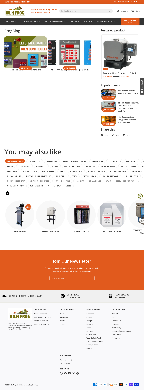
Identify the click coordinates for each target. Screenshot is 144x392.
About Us (115, 314)
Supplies (74, 21)
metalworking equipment (38, 176)
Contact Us (116, 321)
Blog (114, 317)
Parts (74, 176)
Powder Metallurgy (111, 176)
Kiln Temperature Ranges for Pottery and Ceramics (127, 120)
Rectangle (64, 317)
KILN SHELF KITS (30, 171)
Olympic (89, 321)
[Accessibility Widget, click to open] (140, 196)
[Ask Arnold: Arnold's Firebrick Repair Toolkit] (108, 93)
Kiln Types (9, 21)
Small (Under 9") (40, 314)
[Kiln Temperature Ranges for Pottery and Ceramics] (108, 120)
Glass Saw (90, 166)
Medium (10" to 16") (42, 317)
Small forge (95, 181)
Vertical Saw (54, 186)
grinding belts (108, 166)
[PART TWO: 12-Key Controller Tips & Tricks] (69, 52)
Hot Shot (89, 331)
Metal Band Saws (118, 171)
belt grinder (114, 161)
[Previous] (7, 193)
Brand (10, 166)
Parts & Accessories (54, 21)
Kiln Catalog (117, 327)
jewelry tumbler (128, 166)
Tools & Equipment (29, 21)
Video (68, 186)
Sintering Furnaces (39, 181)
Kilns (62, 171)
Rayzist (89, 348)
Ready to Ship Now (130, 21)
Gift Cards (116, 324)
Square (63, 324)
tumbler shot (36, 186)
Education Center (105, 21)
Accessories (51, 161)
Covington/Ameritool (94, 341)
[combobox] (86, 11)
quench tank (132, 176)
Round (62, 321)
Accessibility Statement (121, 331)
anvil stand (97, 161)
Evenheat (90, 314)
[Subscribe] (90, 278)
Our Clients (116, 334)
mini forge (61, 176)
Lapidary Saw (76, 171)
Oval (62, 314)
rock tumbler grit (16, 181)
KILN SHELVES (48, 171)
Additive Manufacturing (74, 161)
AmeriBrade (91, 334)
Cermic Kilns (24, 166)
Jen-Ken (89, 317)
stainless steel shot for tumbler (122, 181)
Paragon (89, 324)
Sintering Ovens (62, 181)
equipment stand (72, 166)
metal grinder (14, 176)
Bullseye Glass (92, 345)
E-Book (55, 166)
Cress (88, 327)
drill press (41, 166)
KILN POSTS (12, 171)
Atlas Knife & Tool (93, 338)
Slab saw (79, 181)
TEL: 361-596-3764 (121, 2)
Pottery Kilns (89, 176)
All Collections (15, 161)
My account (116, 338)
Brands (87, 21)
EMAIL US (134, 2)
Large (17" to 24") (41, 321)
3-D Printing (35, 161)
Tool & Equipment (16, 186)
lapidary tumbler (96, 171)
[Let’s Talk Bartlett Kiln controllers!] (25, 52)
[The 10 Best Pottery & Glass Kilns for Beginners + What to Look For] (108, 105)
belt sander (132, 161)
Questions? (142, 85)
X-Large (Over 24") (42, 324)
